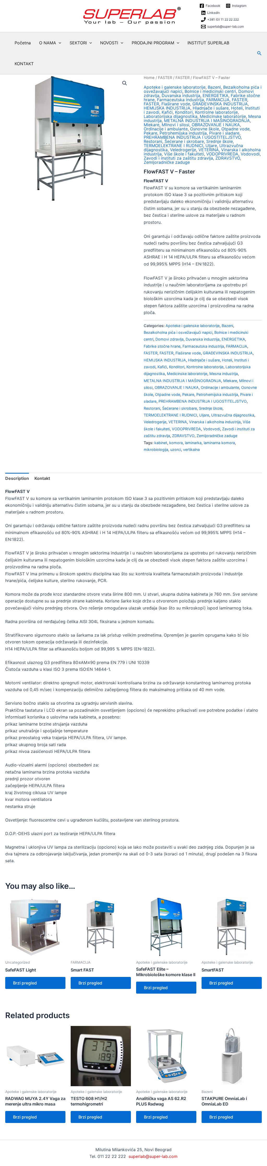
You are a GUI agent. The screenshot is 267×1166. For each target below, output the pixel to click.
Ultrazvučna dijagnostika (232, 415)
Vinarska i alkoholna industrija (215, 422)
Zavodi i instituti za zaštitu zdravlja (178, 158)
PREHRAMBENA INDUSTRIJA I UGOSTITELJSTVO (192, 137)
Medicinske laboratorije (223, 116)
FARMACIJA (217, 99)
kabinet (160, 442)
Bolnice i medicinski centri (210, 91)
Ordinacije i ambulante (166, 128)
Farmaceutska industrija (180, 99)
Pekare (150, 133)
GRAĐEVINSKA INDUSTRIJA (220, 103)
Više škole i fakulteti (184, 153)
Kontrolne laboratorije (216, 112)
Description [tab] (17, 478)
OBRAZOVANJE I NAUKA (216, 124)
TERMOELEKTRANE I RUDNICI (173, 145)
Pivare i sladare (224, 133)
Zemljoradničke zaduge (167, 162)
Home (149, 77)
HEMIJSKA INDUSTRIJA (167, 108)
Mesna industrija (223, 373)
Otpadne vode (235, 128)
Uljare (211, 145)
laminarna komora (219, 442)
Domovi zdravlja (169, 339)
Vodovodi (250, 153)
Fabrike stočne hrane (162, 346)
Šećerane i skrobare (184, 141)
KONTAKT (24, 63)
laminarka (193, 442)
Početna (23, 42)
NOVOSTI (109, 42)
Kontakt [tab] (42, 478)
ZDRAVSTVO (227, 158)
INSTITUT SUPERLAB (208, 42)
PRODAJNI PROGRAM (153, 42)
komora (176, 442)
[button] (58, 42)
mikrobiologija (156, 449)
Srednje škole (219, 141)
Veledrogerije (183, 149)
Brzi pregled (25, 983)
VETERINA (208, 149)
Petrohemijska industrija (183, 133)
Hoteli (237, 108)
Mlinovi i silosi (175, 124)
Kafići (167, 112)
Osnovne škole (204, 128)
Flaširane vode (175, 103)
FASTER (165, 77)
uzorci (175, 449)
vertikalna (191, 449)
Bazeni (214, 87)
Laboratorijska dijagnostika (170, 116)
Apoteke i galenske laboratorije (174, 87)
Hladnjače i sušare (211, 108)
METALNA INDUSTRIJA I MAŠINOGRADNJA (207, 120)
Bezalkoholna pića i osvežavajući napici (178, 332)
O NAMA (47, 42)
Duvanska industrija (181, 95)
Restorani (153, 141)
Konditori (184, 112)
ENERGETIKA (215, 95)
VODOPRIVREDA (222, 153)
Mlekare (151, 124)
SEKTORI (78, 42)
